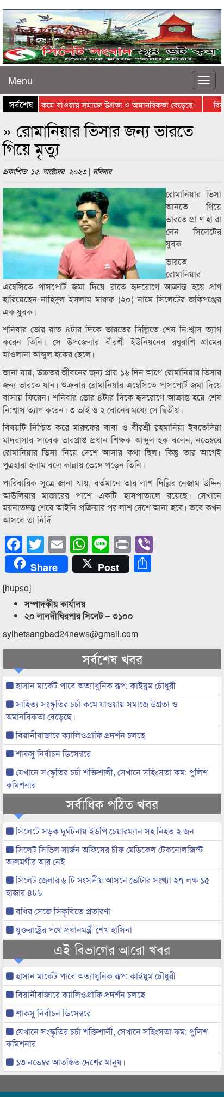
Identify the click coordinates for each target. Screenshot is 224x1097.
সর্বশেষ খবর (112, 659)
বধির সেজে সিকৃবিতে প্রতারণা (62, 911)
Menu (20, 80)
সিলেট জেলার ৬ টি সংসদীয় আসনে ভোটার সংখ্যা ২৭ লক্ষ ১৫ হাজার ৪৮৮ (108, 886)
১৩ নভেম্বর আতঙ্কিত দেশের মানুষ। (70, 1062)
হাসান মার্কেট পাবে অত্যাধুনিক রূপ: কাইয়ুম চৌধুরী (95, 685)
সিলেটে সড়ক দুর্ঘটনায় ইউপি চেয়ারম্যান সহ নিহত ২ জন (104, 831)
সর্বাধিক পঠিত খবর (112, 804)
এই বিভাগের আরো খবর (112, 949)
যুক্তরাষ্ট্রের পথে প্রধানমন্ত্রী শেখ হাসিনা (73, 929)
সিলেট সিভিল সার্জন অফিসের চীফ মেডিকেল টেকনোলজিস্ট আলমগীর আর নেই (104, 855)
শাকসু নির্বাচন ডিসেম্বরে (52, 753)
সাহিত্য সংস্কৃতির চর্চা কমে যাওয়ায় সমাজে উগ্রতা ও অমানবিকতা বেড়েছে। (92, 710)
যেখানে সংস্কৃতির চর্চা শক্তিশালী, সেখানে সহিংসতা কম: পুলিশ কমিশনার (107, 778)
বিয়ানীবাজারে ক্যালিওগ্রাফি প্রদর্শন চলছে (79, 735)
